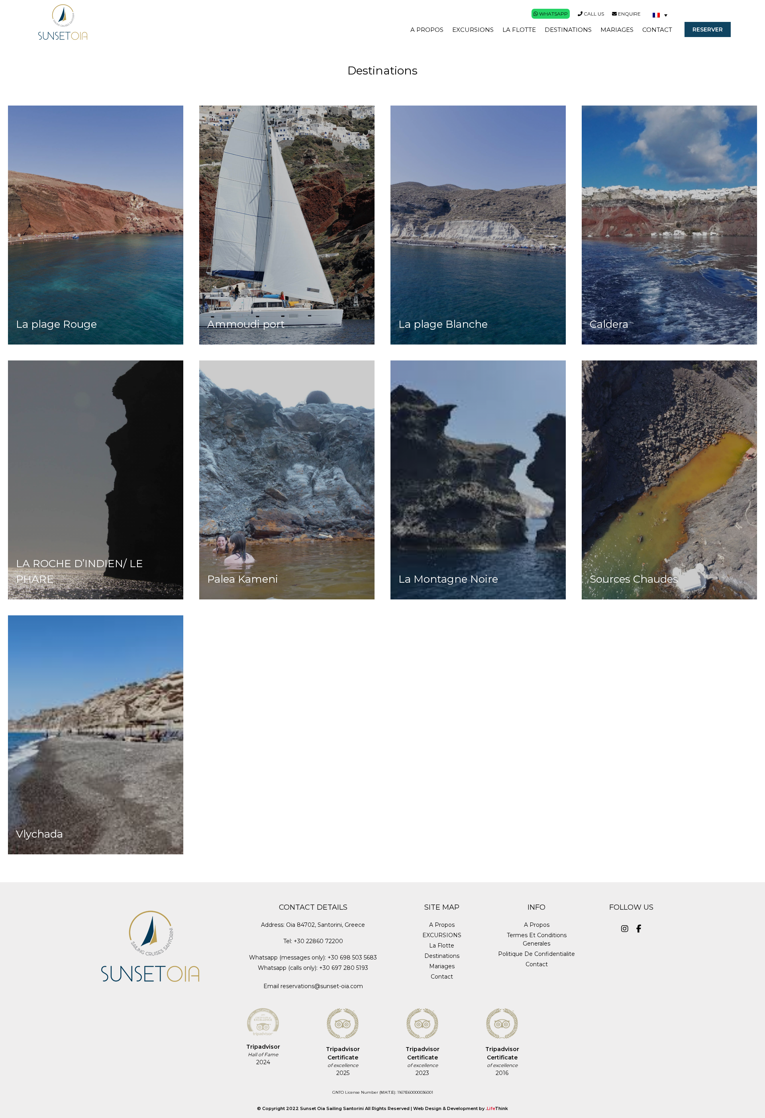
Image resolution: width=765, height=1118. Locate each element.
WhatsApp (553, 14)
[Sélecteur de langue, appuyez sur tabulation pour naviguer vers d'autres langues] (660, 15)
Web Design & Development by (460, 1108)
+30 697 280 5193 (343, 967)
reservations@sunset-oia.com (321, 986)
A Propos (442, 924)
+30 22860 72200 (318, 941)
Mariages (442, 966)
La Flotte (441, 945)
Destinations (441, 955)
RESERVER (707, 29)
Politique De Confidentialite (536, 953)
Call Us (593, 14)
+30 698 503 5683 (352, 957)
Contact (442, 976)
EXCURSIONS (441, 935)
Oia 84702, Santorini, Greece (325, 924)
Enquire (629, 14)
